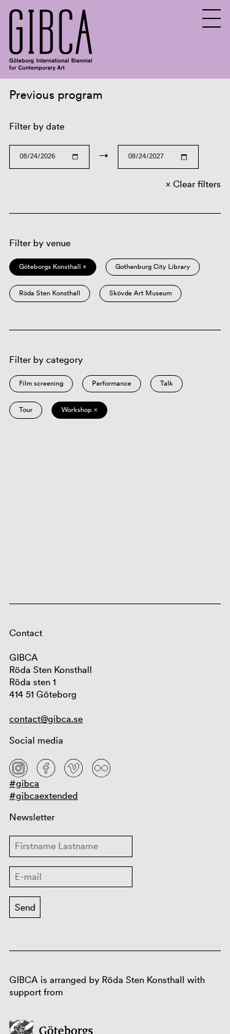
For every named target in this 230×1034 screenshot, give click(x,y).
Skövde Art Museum (140, 293)
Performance (111, 383)
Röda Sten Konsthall (49, 293)
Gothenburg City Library (152, 266)
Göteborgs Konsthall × (52, 266)
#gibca (24, 783)
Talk (166, 383)
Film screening (41, 383)
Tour (26, 409)
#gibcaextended (43, 795)
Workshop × (79, 409)
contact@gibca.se (46, 719)
